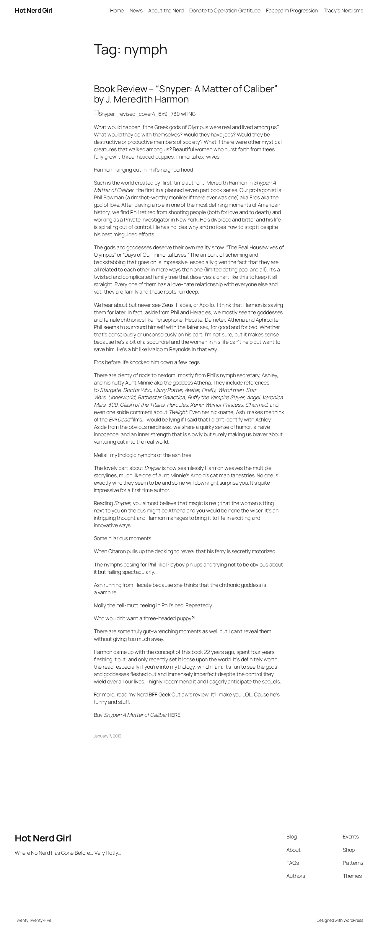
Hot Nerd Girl (34, 10)
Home (117, 10)
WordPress (353, 920)
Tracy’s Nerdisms (343, 10)
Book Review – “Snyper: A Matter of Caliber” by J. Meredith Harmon (186, 94)
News (136, 10)
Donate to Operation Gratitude (224, 10)
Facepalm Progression (292, 10)
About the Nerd (166, 10)
